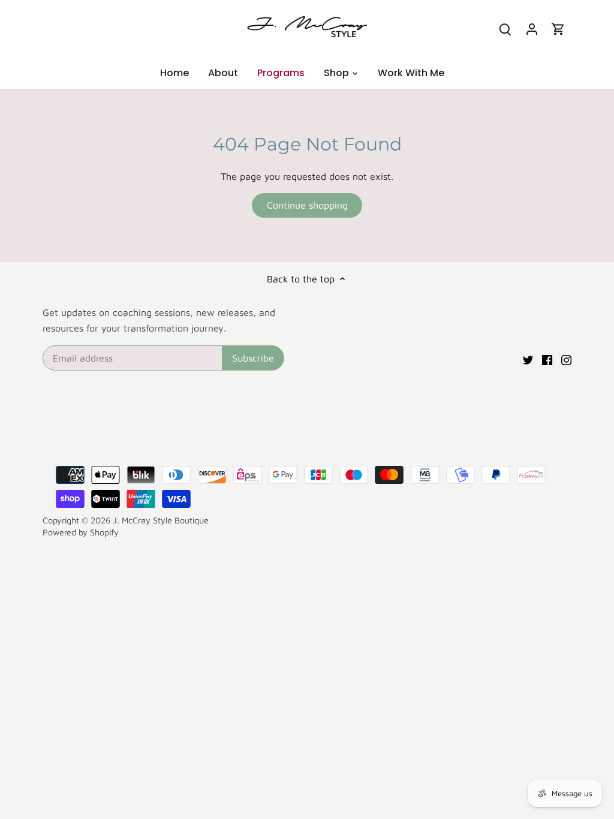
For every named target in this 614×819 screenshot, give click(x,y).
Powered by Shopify (81, 532)
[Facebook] (547, 359)
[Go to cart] (558, 28)
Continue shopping (307, 205)
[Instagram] (566, 359)
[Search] (505, 28)
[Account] (532, 28)
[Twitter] (528, 359)
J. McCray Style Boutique (161, 520)
